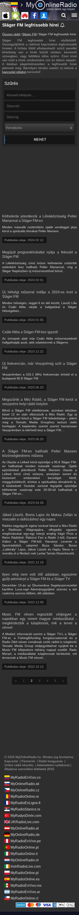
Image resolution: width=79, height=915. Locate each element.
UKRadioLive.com (25, 822)
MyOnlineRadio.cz (25, 790)
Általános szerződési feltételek (25, 769)
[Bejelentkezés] (45, 15)
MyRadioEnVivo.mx (26, 885)
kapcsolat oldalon (14, 72)
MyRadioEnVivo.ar (25, 892)
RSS (51, 769)
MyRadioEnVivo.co (26, 777)
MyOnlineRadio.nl (25, 860)
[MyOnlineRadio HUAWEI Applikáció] (26, 15)
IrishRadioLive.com (26, 866)
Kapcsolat (11, 761)
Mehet (40, 139)
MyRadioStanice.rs (25, 809)
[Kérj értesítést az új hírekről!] (62, 25)
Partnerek (28, 761)
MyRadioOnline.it (24, 854)
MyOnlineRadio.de (25, 835)
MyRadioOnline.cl (24, 898)
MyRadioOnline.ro (25, 796)
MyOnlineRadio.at (25, 828)
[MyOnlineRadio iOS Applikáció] (6, 15)
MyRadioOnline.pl (25, 873)
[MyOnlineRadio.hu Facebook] (35, 15)
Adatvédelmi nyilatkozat (53, 765)
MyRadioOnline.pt (25, 847)
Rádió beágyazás (51, 761)
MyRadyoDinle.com (26, 815)
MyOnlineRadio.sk (25, 784)
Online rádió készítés (19, 765)
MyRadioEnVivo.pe (26, 841)
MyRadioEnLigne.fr (26, 803)
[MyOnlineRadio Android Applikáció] (16, 15)
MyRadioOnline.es (25, 879)
